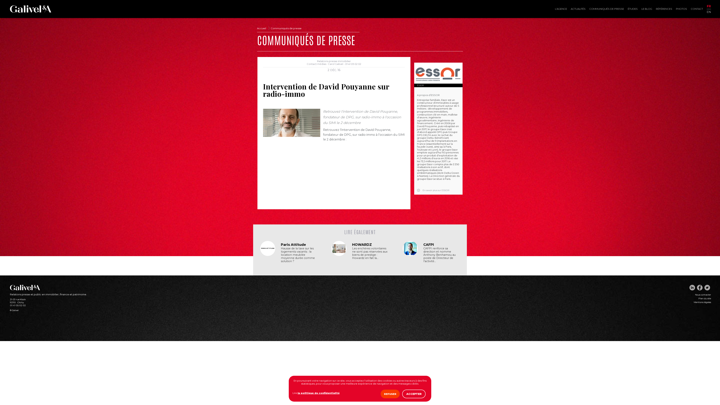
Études (633, 8)
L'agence (561, 8)
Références (664, 8)
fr (709, 6)
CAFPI (428, 245)
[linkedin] (692, 287)
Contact (697, 8)
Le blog (646, 8)
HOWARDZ (362, 245)
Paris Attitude (293, 245)
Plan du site (704, 298)
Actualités (578, 8)
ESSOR (420, 85)
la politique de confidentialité (319, 393)
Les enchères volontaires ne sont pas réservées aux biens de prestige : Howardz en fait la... (370, 253)
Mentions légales (702, 302)
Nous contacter (703, 294)
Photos (681, 8)
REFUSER (390, 393)
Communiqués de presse (606, 8)
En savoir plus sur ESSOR (436, 190)
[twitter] (707, 287)
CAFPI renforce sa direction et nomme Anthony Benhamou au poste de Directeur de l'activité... (439, 255)
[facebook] (700, 287)
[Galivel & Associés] (30, 11)
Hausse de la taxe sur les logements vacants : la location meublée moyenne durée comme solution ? (298, 255)
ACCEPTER (414, 394)
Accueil (261, 28)
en (709, 11)
